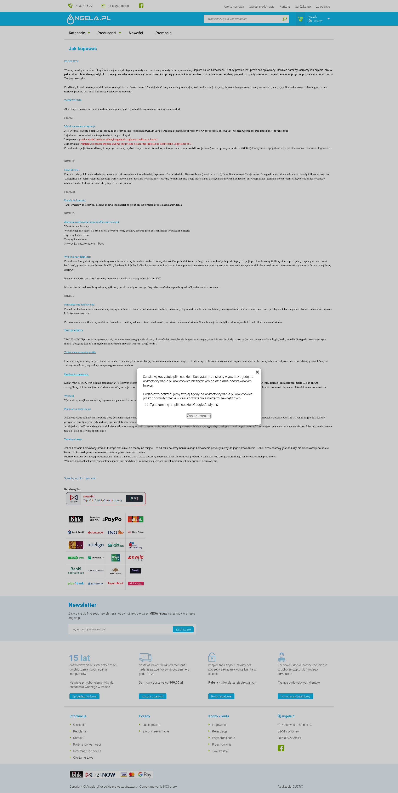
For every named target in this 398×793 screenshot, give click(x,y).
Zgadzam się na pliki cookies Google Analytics (184, 404)
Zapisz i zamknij (199, 415)
